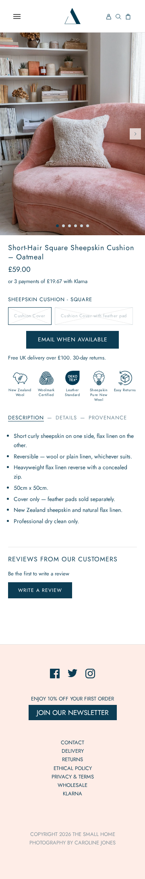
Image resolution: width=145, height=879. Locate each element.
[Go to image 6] (87, 225)
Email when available (73, 339)
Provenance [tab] (108, 417)
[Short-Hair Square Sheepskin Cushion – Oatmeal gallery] (72, 134)
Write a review (40, 590)
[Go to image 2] (63, 225)
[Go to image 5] (81, 225)
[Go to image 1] (57, 225)
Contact (72, 742)
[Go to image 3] (69, 225)
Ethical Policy (73, 768)
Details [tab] (66, 417)
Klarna (72, 793)
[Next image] (135, 134)
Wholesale (72, 785)
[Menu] (17, 16)
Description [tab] (26, 417)
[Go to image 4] (75, 225)
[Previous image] (9, 134)
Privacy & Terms (73, 776)
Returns (72, 759)
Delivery (73, 751)
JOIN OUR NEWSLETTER (73, 712)
